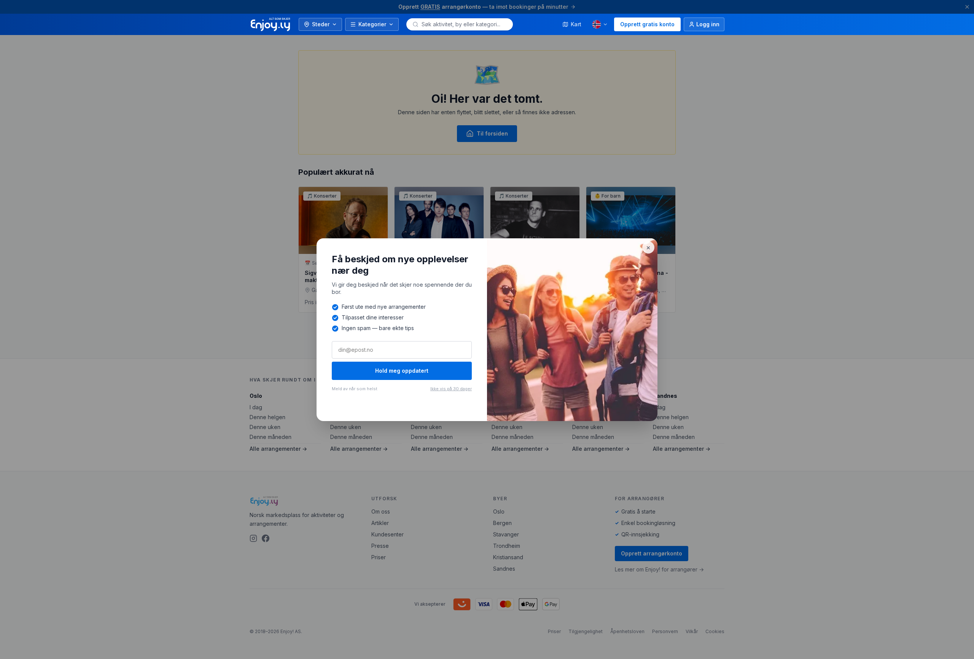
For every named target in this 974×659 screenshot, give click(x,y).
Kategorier (372, 24)
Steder (320, 24)
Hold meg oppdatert (401, 370)
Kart (576, 24)
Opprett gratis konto (647, 24)
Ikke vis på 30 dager (451, 388)
